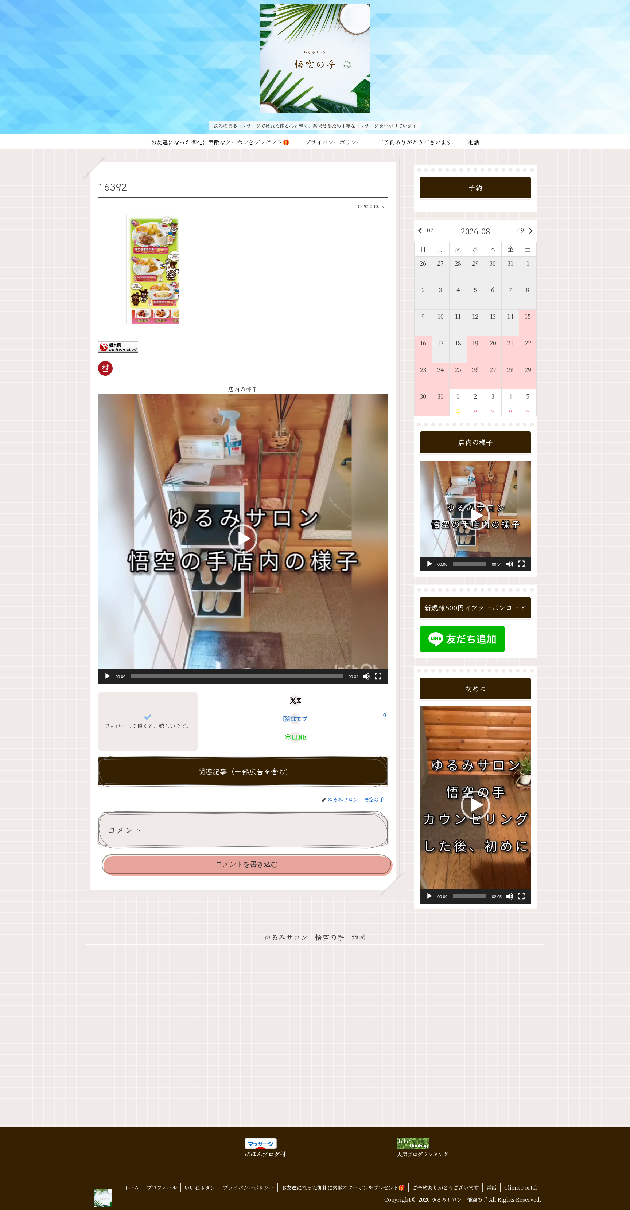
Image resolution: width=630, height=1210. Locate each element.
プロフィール (162, 1187)
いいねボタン (199, 1187)
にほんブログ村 (265, 1154)
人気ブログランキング (422, 1154)
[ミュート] (366, 676)
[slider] (237, 676)
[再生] (107, 676)
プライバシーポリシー (248, 1187)
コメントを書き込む (246, 864)
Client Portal (520, 1187)
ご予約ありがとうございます (445, 1187)
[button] (242, 538)
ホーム (131, 1187)
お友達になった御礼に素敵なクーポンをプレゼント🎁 (343, 1187)
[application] (243, 539)
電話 (491, 1187)
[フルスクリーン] (378, 676)
